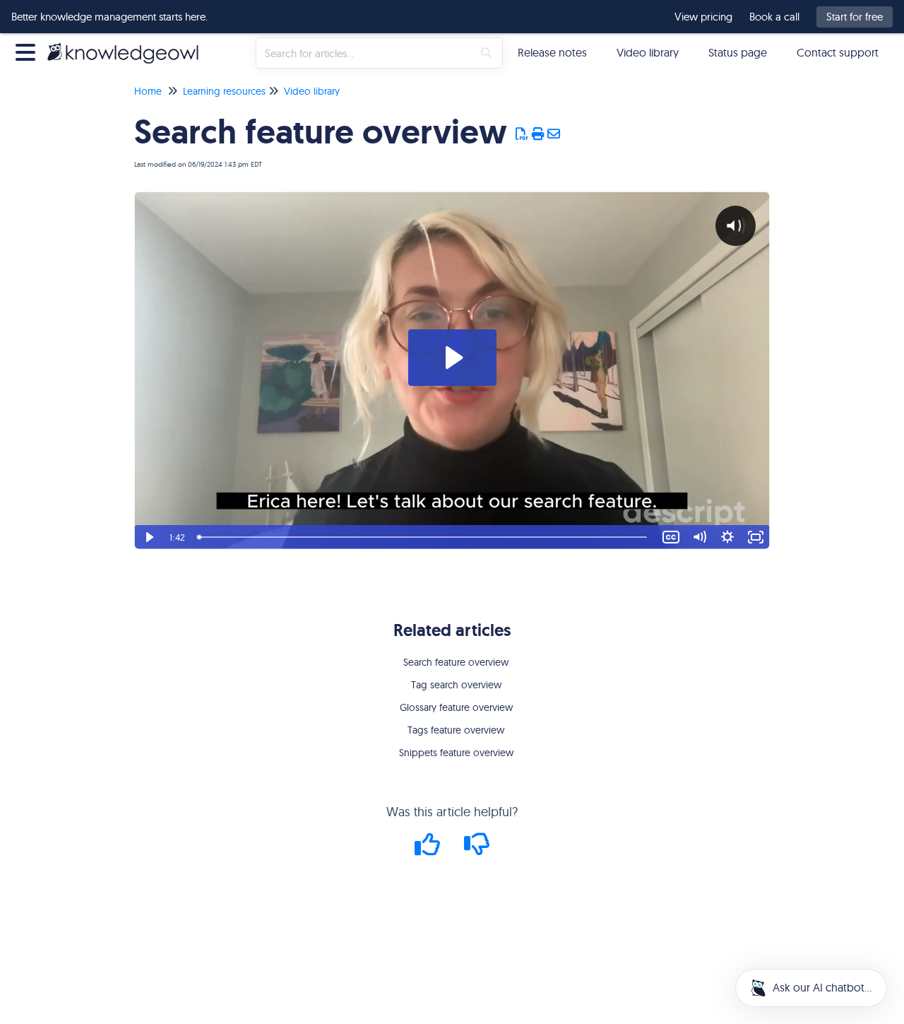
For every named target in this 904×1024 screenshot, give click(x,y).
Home (148, 91)
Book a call (774, 17)
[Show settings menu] (727, 537)
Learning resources (224, 91)
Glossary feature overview (456, 707)
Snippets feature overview (456, 752)
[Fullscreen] (756, 537)
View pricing (703, 17)
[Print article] (538, 134)
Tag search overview (456, 684)
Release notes (552, 52)
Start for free (854, 16)
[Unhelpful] (477, 849)
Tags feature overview (456, 730)
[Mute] (699, 537)
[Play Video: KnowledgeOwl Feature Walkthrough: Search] (452, 357)
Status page (737, 52)
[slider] (424, 537)
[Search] (486, 53)
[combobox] (364, 53)
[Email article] (554, 134)
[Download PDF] (522, 134)
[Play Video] (148, 537)
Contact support (838, 52)
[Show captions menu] (671, 537)
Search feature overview (456, 662)
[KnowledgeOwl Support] (128, 45)
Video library (648, 52)
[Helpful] (429, 849)
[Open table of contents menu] (28, 50)
